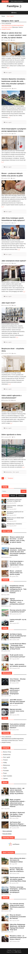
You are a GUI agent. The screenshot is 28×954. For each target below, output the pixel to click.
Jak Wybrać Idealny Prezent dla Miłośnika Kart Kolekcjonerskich (18, 635)
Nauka (5, 768)
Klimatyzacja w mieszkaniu (14, 523)
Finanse (5, 760)
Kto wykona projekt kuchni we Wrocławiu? (15, 512)
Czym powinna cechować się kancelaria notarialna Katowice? (17, 725)
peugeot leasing (6, 29)
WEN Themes (18, 952)
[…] (8, 67)
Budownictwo (8, 472)
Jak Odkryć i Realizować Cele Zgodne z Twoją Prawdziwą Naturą (17, 814)
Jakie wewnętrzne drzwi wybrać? (14, 261)
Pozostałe (6, 770)
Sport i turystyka (7, 776)
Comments (21, 495)
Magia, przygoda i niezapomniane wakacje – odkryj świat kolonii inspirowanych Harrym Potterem (17, 803)
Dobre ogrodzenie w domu (11, 434)
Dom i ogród (8, 72)
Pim (14, 437)
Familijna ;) (14, 6)
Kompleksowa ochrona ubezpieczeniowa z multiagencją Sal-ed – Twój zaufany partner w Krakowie (18, 589)
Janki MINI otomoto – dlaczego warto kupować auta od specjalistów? (17, 701)
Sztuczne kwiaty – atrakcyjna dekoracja (15, 506)
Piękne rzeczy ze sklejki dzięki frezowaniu (15, 518)
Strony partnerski (7, 831)
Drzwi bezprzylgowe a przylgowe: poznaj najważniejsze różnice (16, 563)
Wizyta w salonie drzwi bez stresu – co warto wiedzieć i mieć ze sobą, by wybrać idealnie (14, 35)
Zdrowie (5, 778)
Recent (13, 495)
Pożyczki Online (6, 833)
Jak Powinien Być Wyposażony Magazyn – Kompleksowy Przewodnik (18, 823)
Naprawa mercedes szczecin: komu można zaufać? (17, 711)
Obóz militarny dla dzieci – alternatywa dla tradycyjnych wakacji (18, 860)
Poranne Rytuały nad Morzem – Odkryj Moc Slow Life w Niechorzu (17, 869)
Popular (5, 495)
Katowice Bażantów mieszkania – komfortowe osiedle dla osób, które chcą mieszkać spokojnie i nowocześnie (18, 552)
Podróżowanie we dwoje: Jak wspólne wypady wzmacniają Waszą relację (18, 879)
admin (13, 40)
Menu (15, 12)
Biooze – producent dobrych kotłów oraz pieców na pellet (16, 572)
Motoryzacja (6, 765)
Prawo (5, 773)
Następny (10, 478)
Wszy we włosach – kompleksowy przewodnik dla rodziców (18, 916)
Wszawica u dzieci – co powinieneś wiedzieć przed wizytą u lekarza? (18, 937)
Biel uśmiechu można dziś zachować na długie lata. (14, 500)
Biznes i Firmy (7, 752)
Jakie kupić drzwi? (8, 303)
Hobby (5, 762)
